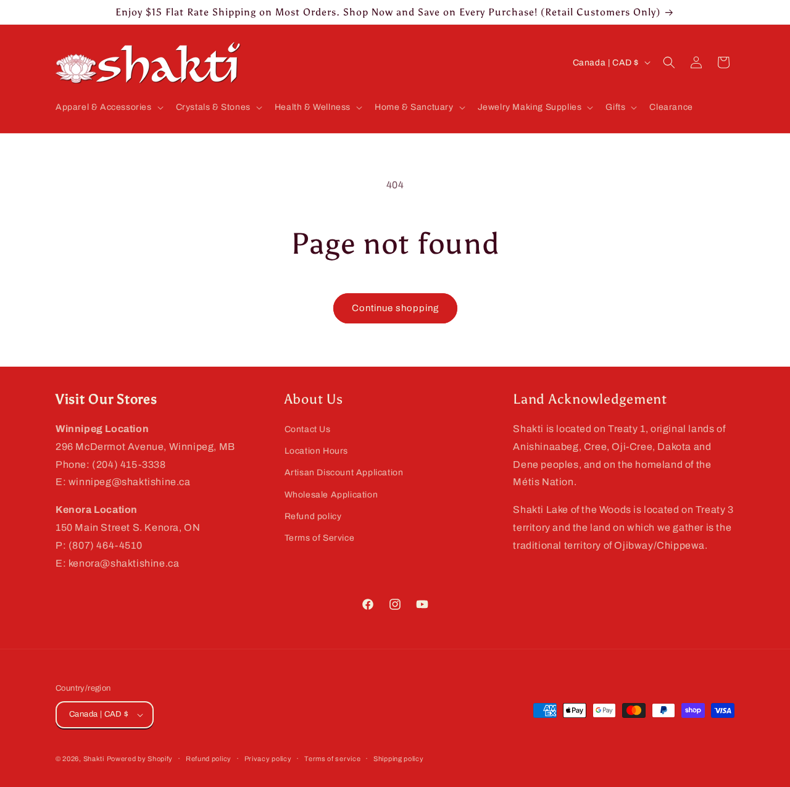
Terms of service (332, 758)
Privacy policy (268, 758)
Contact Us (308, 429)
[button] (108, 107)
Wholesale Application (331, 494)
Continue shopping (395, 308)
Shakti (93, 758)
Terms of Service (320, 538)
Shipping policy (398, 758)
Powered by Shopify (140, 758)
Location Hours (316, 451)
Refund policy (313, 516)
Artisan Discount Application (344, 472)
